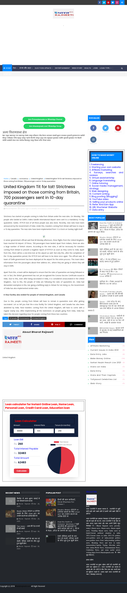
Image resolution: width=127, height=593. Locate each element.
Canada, (34, 208)
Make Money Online (100, 358)
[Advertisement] (64, 44)
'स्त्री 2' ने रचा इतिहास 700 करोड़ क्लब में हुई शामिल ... (111, 260)
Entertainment (62, 68)
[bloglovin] (113, 2)
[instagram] (117, 2)
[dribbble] (105, 589)
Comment (78, 325)
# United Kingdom (39, 318)
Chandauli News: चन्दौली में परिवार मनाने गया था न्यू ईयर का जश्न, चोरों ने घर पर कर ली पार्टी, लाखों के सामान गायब (112, 319)
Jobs (95, 68)
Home (8, 68)
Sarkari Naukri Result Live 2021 (105, 362)
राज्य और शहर (25, 68)
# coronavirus (24, 318)
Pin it (57, 325)
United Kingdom (37, 178)
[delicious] (122, 589)
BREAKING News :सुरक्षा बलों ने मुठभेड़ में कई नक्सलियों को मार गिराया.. (112, 330)
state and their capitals (103, 375)
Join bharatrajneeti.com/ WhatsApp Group (45, 126)
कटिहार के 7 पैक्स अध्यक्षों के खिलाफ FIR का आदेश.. (111, 282)
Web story (77, 68)
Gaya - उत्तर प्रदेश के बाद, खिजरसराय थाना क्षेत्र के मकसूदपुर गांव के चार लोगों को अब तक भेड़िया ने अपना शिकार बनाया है (106, 306)
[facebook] (100, 2)
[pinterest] (108, 2)
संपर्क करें (7, 74)
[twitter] (104, 2)
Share (36, 325)
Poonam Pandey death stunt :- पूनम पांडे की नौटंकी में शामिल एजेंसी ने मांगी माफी (111, 293)
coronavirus (23, 178)
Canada (13, 178)
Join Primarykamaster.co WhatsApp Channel (45, 119)
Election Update (43, 68)
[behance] (113, 589)
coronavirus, (42, 208)
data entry (95, 371)
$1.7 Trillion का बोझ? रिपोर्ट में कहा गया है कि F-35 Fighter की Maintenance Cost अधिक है (111, 272)
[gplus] (92, 589)
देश (14, 68)
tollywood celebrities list (103, 379)
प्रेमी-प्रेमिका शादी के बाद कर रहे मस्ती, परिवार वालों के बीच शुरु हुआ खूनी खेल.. (111, 251)
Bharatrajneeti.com (23, 586)
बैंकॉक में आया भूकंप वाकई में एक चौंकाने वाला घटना (28, 499)
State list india (98, 366)
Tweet (16, 325)
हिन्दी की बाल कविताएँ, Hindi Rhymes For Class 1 (67, 502)
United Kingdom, (53, 208)
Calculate (22, 471)
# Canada (13, 318)
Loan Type (105, 68)
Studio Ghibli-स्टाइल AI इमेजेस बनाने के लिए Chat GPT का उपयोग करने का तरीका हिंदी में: (111, 240)
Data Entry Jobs (98, 354)
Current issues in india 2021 (104, 350)
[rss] (109, 589)
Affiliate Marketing (100, 346)
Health (87, 68)
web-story (96, 383)
